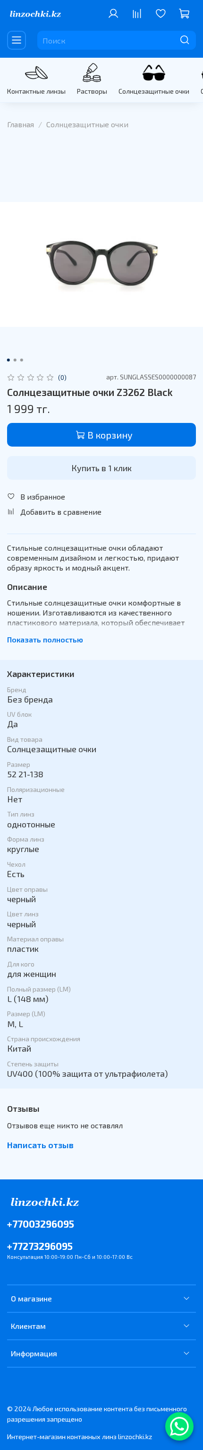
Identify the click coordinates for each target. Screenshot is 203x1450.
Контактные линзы (36, 91)
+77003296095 (40, 1224)
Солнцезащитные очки (153, 91)
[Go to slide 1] (8, 360)
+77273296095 (40, 1246)
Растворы (92, 91)
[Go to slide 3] (21, 360)
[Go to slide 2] (15, 360)
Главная (20, 124)
